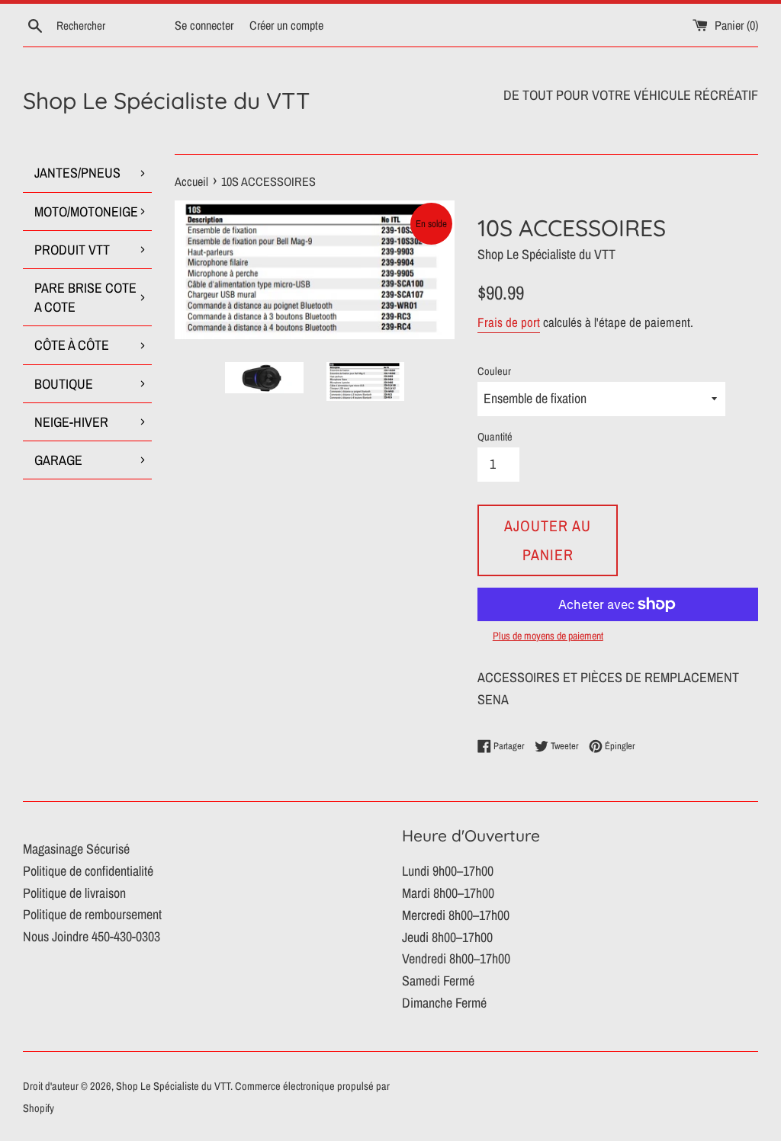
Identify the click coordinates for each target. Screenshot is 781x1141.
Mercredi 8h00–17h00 (455, 915)
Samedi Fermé (438, 980)
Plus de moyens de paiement (548, 636)
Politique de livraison (74, 892)
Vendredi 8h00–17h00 (456, 958)
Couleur (494, 371)
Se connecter (204, 25)
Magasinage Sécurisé (76, 848)
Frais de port (508, 322)
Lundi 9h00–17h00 (447, 870)
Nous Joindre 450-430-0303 (91, 936)
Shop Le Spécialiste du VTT (166, 100)
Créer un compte (286, 25)
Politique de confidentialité (88, 870)
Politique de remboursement (92, 914)
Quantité (495, 436)
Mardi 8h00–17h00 (448, 892)
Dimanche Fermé (444, 1002)
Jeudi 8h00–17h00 (447, 937)
